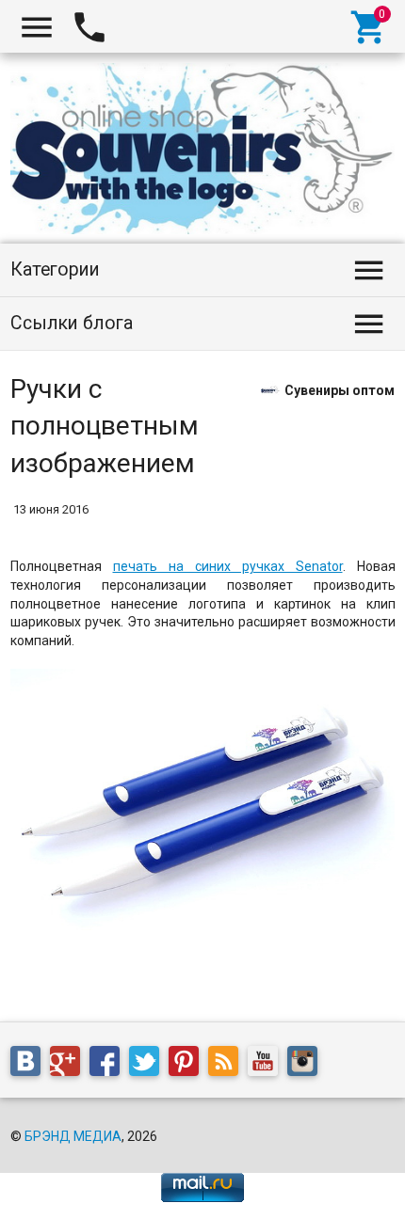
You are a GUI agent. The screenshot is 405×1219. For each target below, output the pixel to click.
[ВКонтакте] (30, 1064)
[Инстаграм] (307, 1064)
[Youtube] (267, 1064)
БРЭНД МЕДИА (73, 1136)
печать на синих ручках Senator (228, 566)
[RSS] (228, 1064)
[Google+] (69, 1064)
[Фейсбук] (109, 1064)
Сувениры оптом (339, 389)
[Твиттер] (149, 1064)
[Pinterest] (188, 1064)
